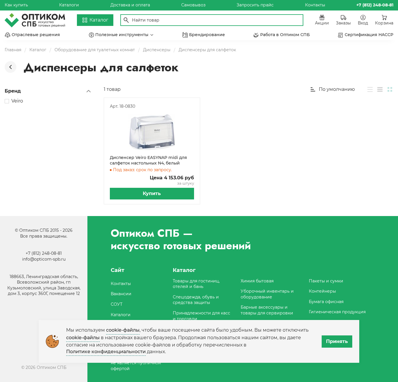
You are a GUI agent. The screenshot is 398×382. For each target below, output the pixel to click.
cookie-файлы (123, 330)
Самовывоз (193, 5)
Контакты (315, 5)
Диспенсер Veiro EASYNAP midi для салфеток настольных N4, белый (148, 160)
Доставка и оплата (130, 5)
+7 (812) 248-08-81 (44, 253)
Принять (337, 341)
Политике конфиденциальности (106, 351)
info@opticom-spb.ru (44, 259)
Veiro (17, 101)
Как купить (16, 5)
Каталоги (69, 5)
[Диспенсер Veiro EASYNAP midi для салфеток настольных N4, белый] (152, 132)
